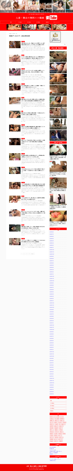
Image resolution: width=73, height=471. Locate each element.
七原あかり (52, 418)
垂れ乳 (36, 46)
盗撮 (34, 173)
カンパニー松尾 (56, 416)
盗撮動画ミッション (53, 454)
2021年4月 (52, 369)
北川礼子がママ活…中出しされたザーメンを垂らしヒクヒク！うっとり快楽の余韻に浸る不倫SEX (58, 94)
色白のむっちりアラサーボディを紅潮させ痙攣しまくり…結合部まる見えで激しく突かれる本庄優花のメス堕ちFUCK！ (33, 72)
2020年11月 (52, 380)
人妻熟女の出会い (53, 460)
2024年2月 (52, 298)
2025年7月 (52, 260)
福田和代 (41, 200)
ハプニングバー (41, 88)
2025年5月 (52, 265)
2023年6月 (52, 316)
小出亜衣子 (39, 173)
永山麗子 (55, 433)
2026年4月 (52, 240)
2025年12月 (52, 249)
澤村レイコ (35, 88)
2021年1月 (51, 376)
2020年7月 (52, 389)
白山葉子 (51, 435)
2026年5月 (52, 238)
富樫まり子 (61, 426)
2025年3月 (52, 269)
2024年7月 (52, 287)
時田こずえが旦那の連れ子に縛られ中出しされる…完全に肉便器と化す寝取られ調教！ (58, 190)
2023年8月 (52, 311)
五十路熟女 (38, 22)
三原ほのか (38, 115)
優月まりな (57, 420)
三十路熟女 (20, 22)
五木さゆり (39, 229)
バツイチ (61, 416)
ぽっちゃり (30, 59)
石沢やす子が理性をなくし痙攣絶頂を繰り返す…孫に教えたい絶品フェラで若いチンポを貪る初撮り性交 (58, 127)
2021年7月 (51, 362)
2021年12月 (52, 351)
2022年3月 (52, 345)
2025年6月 (52, 262)
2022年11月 (52, 327)
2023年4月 (52, 318)
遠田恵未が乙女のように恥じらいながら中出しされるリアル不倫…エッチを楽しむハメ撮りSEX (58, 174)
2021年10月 (52, 356)
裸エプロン (60, 439)
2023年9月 (52, 309)
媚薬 (40, 74)
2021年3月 (52, 371)
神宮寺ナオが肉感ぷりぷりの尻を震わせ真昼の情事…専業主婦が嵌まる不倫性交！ (58, 71)
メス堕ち (31, 74)
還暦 (38, 200)
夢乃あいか (52, 424)
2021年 (13, 33)
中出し (28, 46)
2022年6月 (52, 338)
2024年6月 (52, 289)
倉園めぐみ (52, 420)
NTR (30, 46)
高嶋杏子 (60, 441)
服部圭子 (40, 215)
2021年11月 (52, 353)
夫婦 (36, 229)
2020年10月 (52, 382)
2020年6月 (52, 391)
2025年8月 (52, 258)
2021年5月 (52, 367)
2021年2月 (51, 373)
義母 (37, 59)
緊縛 (35, 129)
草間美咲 (51, 439)
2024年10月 (52, 280)
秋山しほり (52, 437)
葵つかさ (55, 439)
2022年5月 (52, 340)
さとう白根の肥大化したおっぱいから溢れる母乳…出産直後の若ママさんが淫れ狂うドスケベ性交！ (58, 105)
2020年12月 (52, 378)
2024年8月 (52, 285)
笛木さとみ (61, 437)
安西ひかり (63, 424)
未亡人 (36, 59)
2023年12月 (52, 302)
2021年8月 (52, 360)
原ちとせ (51, 422)
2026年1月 (52, 247)
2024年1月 (52, 300)
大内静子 (56, 424)
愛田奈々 (56, 429)
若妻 (11, 22)
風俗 (38, 88)
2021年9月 (52, 358)
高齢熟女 (47, 22)
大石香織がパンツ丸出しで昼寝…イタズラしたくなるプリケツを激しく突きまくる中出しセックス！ (58, 223)
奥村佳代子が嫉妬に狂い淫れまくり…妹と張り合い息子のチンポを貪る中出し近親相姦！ (58, 82)
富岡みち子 (56, 426)
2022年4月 (52, 342)
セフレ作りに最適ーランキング (55, 459)
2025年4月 (52, 267)
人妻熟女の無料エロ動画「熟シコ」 (56, 451)
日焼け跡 (44, 144)
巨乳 (31, 115)
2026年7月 (52, 234)
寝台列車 (51, 428)
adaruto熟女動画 (53, 447)
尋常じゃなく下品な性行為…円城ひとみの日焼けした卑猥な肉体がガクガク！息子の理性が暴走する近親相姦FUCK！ (33, 142)
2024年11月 (52, 278)
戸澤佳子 (60, 429)
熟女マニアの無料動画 (54, 452)
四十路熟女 (29, 22)
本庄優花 (38, 74)
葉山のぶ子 (40, 59)
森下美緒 (39, 46)
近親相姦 (38, 144)
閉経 (38, 102)
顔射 (33, 59)
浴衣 (34, 229)
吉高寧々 (55, 422)
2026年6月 (52, 236)
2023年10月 (52, 307)
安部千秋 (51, 426)
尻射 (36, 173)
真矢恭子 (55, 435)
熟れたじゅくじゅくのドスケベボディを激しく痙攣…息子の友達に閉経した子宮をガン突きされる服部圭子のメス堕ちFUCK (33, 213)
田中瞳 (64, 433)
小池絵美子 (56, 428)
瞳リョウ (60, 435)
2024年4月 (52, 294)
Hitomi (51, 416)
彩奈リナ (60, 428)
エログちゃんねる (53, 449)
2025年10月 (52, 254)
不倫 (34, 46)
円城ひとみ (29, 144)
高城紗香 (51, 441)
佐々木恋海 (57, 418)
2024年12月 (52, 276)
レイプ (32, 173)
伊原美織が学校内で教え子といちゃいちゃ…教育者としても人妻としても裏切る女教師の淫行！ (58, 207)
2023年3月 (52, 320)
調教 (35, 74)
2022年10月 (52, 329)
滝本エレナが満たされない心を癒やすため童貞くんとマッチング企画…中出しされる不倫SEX (58, 116)
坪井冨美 (64, 422)
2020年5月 (52, 393)
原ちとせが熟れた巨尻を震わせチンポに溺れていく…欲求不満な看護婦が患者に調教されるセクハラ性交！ (58, 139)
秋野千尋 (56, 437)
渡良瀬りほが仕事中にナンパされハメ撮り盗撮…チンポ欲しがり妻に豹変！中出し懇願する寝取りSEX (58, 157)
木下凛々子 (57, 431)
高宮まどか (56, 441)
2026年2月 (52, 245)
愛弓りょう (52, 429)
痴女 (30, 88)
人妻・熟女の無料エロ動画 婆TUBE (36, 466)
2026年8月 (52, 231)
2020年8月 (52, 387)
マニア (32, 46)
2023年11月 (52, 305)
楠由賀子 (51, 433)
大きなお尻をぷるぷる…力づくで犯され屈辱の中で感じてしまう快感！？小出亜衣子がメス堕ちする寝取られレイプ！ (33, 170)
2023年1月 (52, 322)
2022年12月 (52, 325)
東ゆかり (61, 431)
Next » (32, 253)
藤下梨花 (41, 187)
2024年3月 (52, 296)
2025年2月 (52, 271)
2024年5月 (52, 291)
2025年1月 (52, 274)
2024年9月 (52, 282)
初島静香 (40, 102)
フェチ (36, 144)
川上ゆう (39, 129)
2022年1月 (51, 349)
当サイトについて (56, 22)
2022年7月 (52, 336)
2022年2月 (52, 347)
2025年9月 (52, 256)
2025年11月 (52, 251)
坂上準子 (60, 422)
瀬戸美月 (60, 433)
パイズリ (28, 200)
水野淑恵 (38, 158)
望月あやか (52, 431)
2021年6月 (52, 365)
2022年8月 (52, 333)
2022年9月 (52, 331)
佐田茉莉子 (62, 418)
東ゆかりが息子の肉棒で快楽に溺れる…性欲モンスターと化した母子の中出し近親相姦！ (58, 60)
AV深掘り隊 (52, 448)
